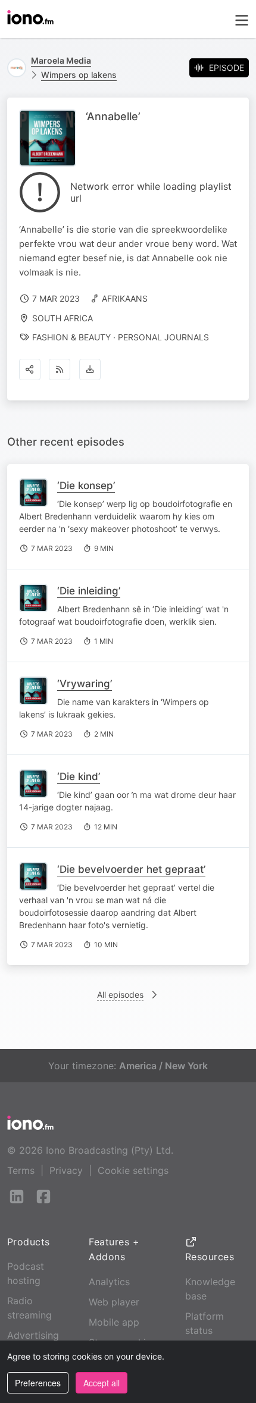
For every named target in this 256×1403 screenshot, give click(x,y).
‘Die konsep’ (86, 485)
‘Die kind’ (78, 776)
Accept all (101, 1383)
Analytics (109, 1282)
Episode (226, 67)
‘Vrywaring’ (84, 684)
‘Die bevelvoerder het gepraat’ (131, 869)
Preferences (38, 1383)
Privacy (66, 1170)
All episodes (120, 994)
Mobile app (114, 1322)
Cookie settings (133, 1170)
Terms (21, 1170)
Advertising (33, 1335)
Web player (114, 1302)
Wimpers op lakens (79, 75)
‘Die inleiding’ (88, 591)
